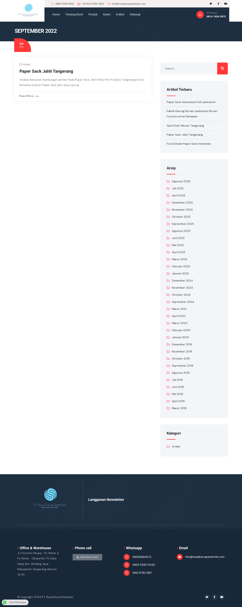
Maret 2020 (179, 323)
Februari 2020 (181, 330)
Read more (26, 96)
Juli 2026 (178, 188)
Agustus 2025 (181, 231)
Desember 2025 (182, 202)
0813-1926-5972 (216, 16)
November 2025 (182, 209)
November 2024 (182, 287)
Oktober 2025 (181, 217)
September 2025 (183, 224)
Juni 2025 (178, 238)
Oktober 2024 (181, 295)
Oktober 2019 (181, 358)
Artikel (26, 64)
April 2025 (178, 252)
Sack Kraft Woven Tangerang (185, 125)
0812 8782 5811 (141, 573)
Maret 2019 (179, 408)
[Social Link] (211, 4)
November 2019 (182, 351)
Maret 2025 (179, 259)
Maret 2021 (179, 309)
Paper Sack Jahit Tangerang (46, 71)
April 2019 (178, 401)
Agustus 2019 (181, 373)
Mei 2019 (177, 394)
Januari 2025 (180, 273)
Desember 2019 (182, 344)
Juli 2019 (177, 380)
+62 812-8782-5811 (92, 3)
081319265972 (141, 557)
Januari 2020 (180, 337)
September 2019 (182, 365)
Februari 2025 (181, 266)
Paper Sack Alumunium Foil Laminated (191, 102)
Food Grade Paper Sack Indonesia (189, 144)
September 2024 (183, 302)
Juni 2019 (178, 387)
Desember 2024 (182, 280)
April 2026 (178, 195)
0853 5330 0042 (64, 3)
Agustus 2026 (181, 181)
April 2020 (178, 316)
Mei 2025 (178, 245)
